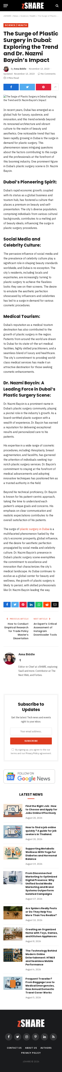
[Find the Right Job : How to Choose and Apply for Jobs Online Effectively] (12, 810)
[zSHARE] (32, 5)
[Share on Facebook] (11, 87)
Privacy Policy (32, 753)
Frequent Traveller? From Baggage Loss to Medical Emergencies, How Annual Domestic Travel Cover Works (40, 985)
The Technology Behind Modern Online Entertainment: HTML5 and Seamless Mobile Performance (41, 957)
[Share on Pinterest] (43, 87)
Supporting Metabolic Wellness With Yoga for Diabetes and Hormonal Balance (41, 854)
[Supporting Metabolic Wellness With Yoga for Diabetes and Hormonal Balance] (12, 853)
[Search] (57, 6)
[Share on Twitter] (27, 87)
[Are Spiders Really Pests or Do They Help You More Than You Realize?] (12, 912)
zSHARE (7, 16)
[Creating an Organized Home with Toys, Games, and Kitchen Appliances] (12, 933)
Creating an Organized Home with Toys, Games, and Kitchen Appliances (41, 933)
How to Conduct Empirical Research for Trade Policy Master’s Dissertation (16, 631)
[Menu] (5, 6)
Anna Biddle (20, 68)
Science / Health (28, 16)
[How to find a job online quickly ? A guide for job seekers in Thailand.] (12, 831)
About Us (31, 1048)
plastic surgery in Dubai (34, 529)
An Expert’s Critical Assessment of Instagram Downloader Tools (45, 629)
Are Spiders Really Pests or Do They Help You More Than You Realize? (41, 912)
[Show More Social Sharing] (55, 87)
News (15, 16)
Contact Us (14, 1048)
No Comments (48, 73)
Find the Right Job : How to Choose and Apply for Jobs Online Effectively (41, 809)
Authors (46, 1048)
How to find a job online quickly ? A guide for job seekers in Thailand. (40, 831)
